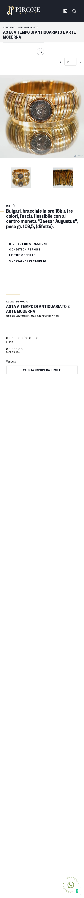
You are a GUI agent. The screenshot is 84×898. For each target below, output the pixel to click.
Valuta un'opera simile (42, 370)
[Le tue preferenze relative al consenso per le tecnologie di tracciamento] (77, 891)
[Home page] (23, 10)
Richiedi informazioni (28, 243)
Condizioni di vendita (27, 260)
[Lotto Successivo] (80, 62)
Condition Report (25, 249)
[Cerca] (74, 11)
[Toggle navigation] (65, 11)
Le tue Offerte (22, 255)
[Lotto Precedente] (60, 62)
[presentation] (7, 117)
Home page (9, 27)
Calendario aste (28, 27)
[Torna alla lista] (41, 51)
